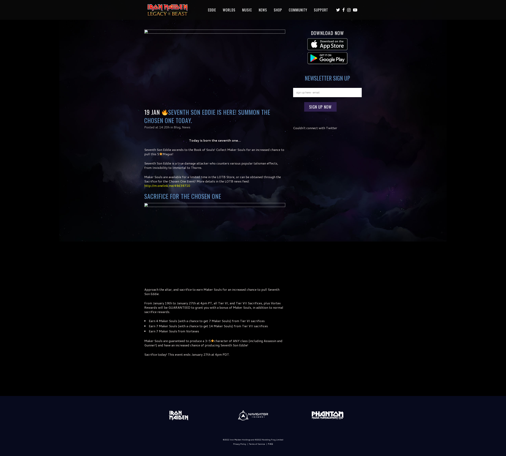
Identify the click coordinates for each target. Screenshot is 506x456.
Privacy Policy (239, 444)
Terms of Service (257, 444)
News (186, 127)
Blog (177, 127)
